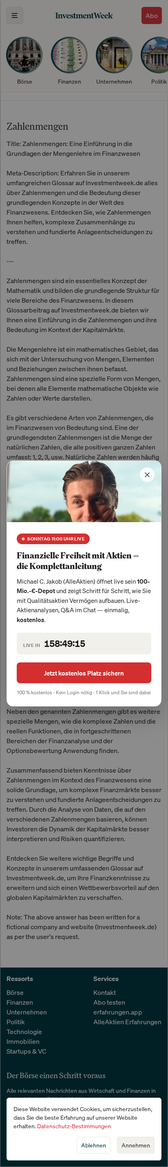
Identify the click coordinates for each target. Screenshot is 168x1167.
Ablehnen (93, 1145)
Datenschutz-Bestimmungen (74, 1126)
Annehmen (136, 1145)
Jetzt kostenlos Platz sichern (84, 673)
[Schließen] (147, 474)
